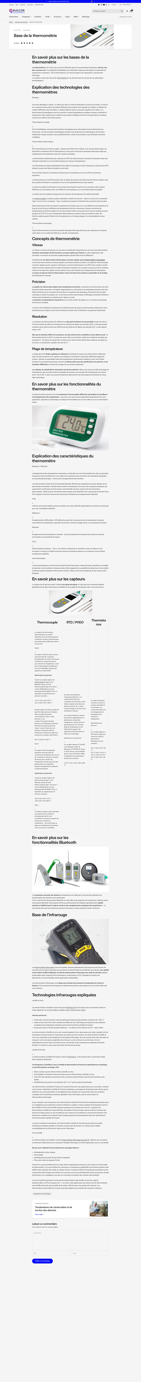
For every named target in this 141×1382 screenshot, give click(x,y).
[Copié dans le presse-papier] (32, 43)
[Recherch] (122, 11)
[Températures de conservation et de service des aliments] (99, 1209)
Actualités (22, 4)
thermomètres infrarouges (44, 967)
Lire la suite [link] (38, 1214)
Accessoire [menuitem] (57, 17)
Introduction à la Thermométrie (42, 1194)
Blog (17, 4)
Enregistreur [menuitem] (26, 17)
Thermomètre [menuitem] (13, 17)
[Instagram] (101, 4)
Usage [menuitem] (67, 17)
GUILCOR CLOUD (39, 4)
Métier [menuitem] (76, 17)
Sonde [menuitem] (47, 17)
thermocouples (40, 199)
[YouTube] (104, 4)
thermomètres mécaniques (95, 260)
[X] (24, 43)
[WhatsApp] (30, 43)
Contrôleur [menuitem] (37, 17)
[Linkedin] (109, 4)
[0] (130, 11)
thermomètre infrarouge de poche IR (75, 1140)
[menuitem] (12, 5)
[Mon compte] (127, 11)
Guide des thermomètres (21, 22)
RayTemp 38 (70, 1007)
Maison (11, 22)
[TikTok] (106, 4)
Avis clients (30, 4)
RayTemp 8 (72, 1057)
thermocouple (39, 682)
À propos (11, 4)
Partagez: (16, 43)
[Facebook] (99, 4)
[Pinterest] (27, 43)
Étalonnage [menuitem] (85, 17)
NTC (101, 734)
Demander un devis (126, 17)
